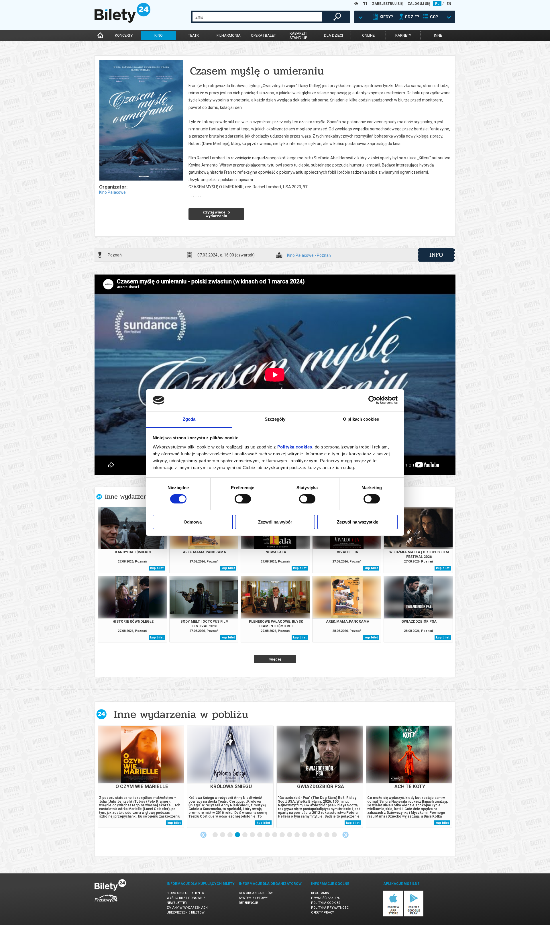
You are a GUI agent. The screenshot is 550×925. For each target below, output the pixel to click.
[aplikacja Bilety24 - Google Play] (414, 915)
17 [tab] (334, 835)
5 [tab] (245, 835)
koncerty (124, 35)
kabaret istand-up (298, 35)
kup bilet (157, 568)
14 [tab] (312, 835)
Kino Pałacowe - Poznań (309, 255)
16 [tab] (327, 835)
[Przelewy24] (106, 903)
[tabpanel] (141, 777)
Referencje (248, 903)
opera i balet (263, 35)
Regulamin (320, 893)
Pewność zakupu (325, 898)
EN (449, 4)
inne (438, 35)
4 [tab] (238, 835)
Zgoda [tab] (189, 419)
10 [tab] (282, 835)
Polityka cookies (325, 903)
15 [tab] (320, 835)
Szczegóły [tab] (275, 419)
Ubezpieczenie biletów (186, 912)
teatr (193, 35)
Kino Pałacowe (112, 192)
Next (345, 835)
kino (158, 35)
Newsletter (177, 903)
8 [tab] (267, 835)
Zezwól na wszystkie (357, 522)
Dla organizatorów (256, 893)
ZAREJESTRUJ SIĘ (387, 4)
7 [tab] (260, 835)
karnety (403, 35)
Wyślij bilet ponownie (186, 898)
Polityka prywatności (330, 908)
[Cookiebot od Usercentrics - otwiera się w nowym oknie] (372, 400)
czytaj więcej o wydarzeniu (216, 214)
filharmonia (229, 35)
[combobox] (257, 17)
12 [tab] (297, 835)
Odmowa (193, 522)
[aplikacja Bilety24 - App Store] (393, 915)
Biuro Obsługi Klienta (185, 893)
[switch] (243, 498)
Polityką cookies (294, 446)
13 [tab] (305, 835)
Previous (203, 835)
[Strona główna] (122, 21)
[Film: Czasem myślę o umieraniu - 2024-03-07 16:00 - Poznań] (141, 121)
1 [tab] (215, 835)
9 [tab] (275, 835)
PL (437, 4)
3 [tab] (230, 835)
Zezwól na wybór (275, 522)
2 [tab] (223, 835)
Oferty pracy (322, 912)
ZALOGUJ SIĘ (419, 4)
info (436, 255)
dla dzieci (333, 35)
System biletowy (253, 898)
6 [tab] (253, 835)
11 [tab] (290, 835)
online (368, 35)
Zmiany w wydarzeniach (187, 908)
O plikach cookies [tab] (361, 419)
